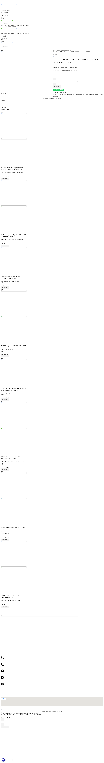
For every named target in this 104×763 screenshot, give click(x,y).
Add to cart (56, 86)
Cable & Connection (21, 531)
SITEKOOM (20, 707)
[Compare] (2, 165)
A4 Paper (73, 94)
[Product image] (13, 151)
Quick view (5, 165)
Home (54, 50)
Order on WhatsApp (58, 89)
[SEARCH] (101, 10)
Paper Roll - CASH (16, 600)
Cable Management (12, 531)
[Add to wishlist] (8, 165)
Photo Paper (91, 94)
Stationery (20, 172)
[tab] (45, 98)
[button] (5, 179)
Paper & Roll (68, 50)
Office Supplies (60, 50)
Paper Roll (9, 600)
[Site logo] (8, 6)
